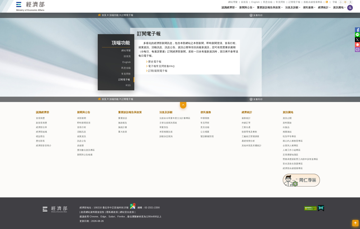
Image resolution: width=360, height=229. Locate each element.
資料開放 (287, 123)
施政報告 (122, 123)
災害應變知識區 (290, 154)
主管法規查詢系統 (168, 123)
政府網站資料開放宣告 (92, 212)
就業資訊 (81, 136)
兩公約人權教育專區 (293, 141)
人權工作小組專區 (291, 150)
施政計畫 (122, 127)
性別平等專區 (289, 136)
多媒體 (80, 145)
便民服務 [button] (308, 7)
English (255, 2)
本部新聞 (81, 118)
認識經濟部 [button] (228, 7)
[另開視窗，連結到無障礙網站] (310, 208)
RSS (128, 85)
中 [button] (345, 2)
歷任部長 (40, 141)
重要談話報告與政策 (130, 112)
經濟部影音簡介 (43, 145)
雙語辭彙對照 (207, 136)
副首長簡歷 (41, 123)
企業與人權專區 (290, 145)
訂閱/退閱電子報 (157, 70)
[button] (183, 105)
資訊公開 (287, 118)
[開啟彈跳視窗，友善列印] (256, 15)
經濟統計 (247, 112)
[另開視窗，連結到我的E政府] (321, 208)
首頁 (104, 15)
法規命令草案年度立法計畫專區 (174, 118)
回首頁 (244, 2)
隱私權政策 (112, 212)
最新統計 (246, 118)
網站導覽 (233, 2)
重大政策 (122, 132)
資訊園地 (288, 112)
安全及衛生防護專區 (293, 163)
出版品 (286, 127)
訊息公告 (81, 141)
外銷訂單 (246, 123)
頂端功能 (114, 15)
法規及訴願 (166, 112)
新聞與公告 (83, 112)
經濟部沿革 (41, 127)
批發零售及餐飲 (249, 132)
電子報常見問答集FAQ (161, 66)
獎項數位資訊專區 (86, 150)
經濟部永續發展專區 (293, 168)
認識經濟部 (42, 112)
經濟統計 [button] (323, 7)
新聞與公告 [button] (245, 7)
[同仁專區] (301, 179)
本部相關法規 (166, 132)
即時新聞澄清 (83, 123)
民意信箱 (268, 2)
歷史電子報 (154, 61)
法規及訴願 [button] (291, 7)
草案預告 (163, 127)
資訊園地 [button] (338, 7)
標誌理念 (40, 136)
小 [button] (340, 2)
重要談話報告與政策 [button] (269, 7)
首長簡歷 (40, 118)
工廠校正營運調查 (250, 136)
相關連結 (287, 132)
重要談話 (122, 118)
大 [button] (350, 2)
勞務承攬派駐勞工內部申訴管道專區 (300, 159)
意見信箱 (205, 127)
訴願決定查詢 (166, 136)
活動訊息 (81, 132)
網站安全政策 (127, 212)
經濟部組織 (41, 132)
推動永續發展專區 (313, 2)
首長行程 (81, 127)
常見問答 (280, 2)
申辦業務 (205, 118)
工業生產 (246, 127)
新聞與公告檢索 (85, 154)
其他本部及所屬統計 (252, 145)
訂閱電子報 (294, 2)
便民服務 (206, 112)
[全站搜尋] (350, 9)
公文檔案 (205, 132)
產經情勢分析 (248, 141)
